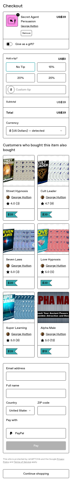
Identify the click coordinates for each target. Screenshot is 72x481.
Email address (15, 368)
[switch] (9, 44)
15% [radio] (51, 67)
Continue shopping (36, 473)
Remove (26, 33)
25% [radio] (52, 78)
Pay (36, 445)
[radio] (36, 433)
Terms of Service (22, 462)
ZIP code (43, 402)
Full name (12, 385)
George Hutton (29, 26)
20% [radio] (20, 78)
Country (11, 402)
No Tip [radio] (20, 67)
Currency (12, 123)
